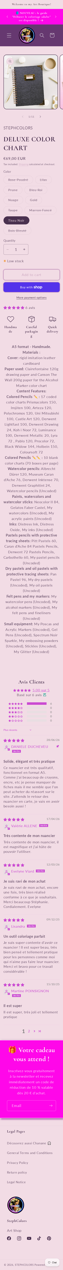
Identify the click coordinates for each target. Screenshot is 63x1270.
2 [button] (29, 1031)
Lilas (46, 181)
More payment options (31, 297)
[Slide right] (40, 117)
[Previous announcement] (7, 17)
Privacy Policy (17, 1163)
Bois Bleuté (19, 231)
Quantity (10, 240)
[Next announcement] (56, 17)
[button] (9, 35)
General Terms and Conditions (30, 1153)
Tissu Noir (16, 220)
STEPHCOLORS (24, 1264)
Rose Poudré (20, 181)
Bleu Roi (38, 191)
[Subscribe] (51, 1105)
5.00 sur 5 (41, 690)
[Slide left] (22, 117)
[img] (14, 740)
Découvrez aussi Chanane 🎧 (29, 1143)
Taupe (15, 211)
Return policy (17, 1172)
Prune (15, 191)
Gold (36, 201)
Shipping (23, 164)
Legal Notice (16, 1182)
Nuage (15, 201)
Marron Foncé (43, 211)
